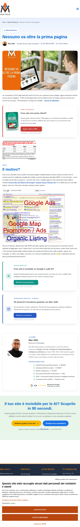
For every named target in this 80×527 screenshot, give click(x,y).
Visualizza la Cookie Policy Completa (15, 500)
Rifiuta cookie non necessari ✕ (66, 479)
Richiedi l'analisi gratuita (26, 282)
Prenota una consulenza (56, 423)
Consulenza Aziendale (49, 474)
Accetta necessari (40, 517)
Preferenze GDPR (40, 524)
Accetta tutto (40, 510)
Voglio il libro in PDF (31, 129)
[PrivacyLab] (13, 503)
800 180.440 (44, 429)
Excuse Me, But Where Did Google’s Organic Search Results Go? (33, 182)
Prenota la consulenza (25, 315)
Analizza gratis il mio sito (25, 423)
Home (4, 22)
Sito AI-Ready (25, 474)
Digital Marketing (12, 22)
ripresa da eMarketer (51, 100)
